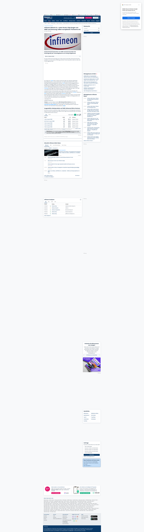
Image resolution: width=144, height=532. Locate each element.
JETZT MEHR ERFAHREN (85, 493)
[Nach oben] (98, 531)
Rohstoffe (84, 20)
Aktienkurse (86, 413)
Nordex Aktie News (82, 505)
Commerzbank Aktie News (82, 503)
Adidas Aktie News (94, 508)
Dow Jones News (82, 500)
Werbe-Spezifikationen (57, 518)
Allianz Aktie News (87, 502)
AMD (52, 80)
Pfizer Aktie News (89, 507)
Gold (95, 14)
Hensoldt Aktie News (48, 504)
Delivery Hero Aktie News (74, 509)
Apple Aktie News (73, 503)
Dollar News (46, 501)
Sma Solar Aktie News (65, 509)
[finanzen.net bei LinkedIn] (75, 519)
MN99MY (76, 128)
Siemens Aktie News (71, 508)
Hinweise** (64, 129)
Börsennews (46, 500)
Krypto (88, 20)
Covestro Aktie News (63, 508)
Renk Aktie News (78, 504)
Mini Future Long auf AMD (49, 121)
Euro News (51, 501)
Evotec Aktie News (62, 507)
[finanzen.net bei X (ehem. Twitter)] (73, 519)
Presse (45, 518)
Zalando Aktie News (61, 510)
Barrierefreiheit (65, 523)
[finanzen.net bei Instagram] (73, 517)
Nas (72, 14)
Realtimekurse (86, 415)
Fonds (57, 20)
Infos (64, 105)
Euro (85, 14)
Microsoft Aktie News (48, 503)
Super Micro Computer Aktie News (72, 510)
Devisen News (94, 500)
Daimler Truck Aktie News (55, 509)
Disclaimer (65, 518)
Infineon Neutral (55, 207)
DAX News (64, 500)
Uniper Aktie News (54, 507)
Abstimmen (91, 454)
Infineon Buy (54, 206)
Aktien (45, 20)
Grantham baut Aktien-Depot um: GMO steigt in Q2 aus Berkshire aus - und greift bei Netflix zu (91, 79)
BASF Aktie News (47, 502)
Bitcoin (79, 14)
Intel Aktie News (47, 508)
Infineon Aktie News (56, 504)
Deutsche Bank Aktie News (64, 503)
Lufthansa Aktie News (86, 504)
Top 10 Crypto (66, 14)
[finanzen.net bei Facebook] (75, 517)
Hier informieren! (87, 465)
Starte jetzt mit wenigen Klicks (50, 104)
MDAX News (69, 500)
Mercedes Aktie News (74, 505)
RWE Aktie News (71, 504)
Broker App (83, 518)
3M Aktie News (46, 511)
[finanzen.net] (48, 17)
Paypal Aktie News (64, 504)
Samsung (46, 88)
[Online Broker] (48, 18)
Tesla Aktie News (90, 501)
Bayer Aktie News (54, 502)
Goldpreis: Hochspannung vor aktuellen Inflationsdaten (89, 88)
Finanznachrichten (58, 500)
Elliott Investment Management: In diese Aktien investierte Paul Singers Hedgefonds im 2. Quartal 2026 (91, 82)
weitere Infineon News (88, 140)
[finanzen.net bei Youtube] (77, 517)
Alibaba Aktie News (83, 509)
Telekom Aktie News (92, 509)
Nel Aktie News (47, 509)
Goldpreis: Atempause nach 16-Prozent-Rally (90, 85)
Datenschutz (65, 517)
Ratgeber (98, 20)
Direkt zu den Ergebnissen (89, 456)
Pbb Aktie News (82, 510)
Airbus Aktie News (94, 504)
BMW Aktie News (53, 510)
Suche (92, 32)
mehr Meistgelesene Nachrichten (90, 90)
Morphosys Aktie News (70, 507)
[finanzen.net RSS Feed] (76, 521)
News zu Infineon (59, 23)
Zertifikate (65, 20)
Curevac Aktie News (79, 508)
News (49, 20)
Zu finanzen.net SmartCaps (92, 355)
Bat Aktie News (46, 510)
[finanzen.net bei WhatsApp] (74, 521)
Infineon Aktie (53, 23)
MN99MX (45, 129)
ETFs (61, 20)
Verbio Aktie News (89, 510)
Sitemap (45, 520)
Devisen (93, 20)
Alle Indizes (93, 415)
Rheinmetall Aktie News (81, 501)
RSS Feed (77, 175)
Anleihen (78, 20)
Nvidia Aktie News (73, 501)
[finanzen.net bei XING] (77, 519)
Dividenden (93, 419)
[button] (80, 18)
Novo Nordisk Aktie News (80, 507)
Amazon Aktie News (62, 502)
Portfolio (85, 421)
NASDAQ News (88, 500)
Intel (64, 83)
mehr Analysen (47, 215)
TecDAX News (75, 500)
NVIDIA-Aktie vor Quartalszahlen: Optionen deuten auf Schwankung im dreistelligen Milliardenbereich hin (91, 76)
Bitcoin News (66, 501)
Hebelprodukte (72, 20)
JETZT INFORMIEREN (56, 493)
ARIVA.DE (71, 530)
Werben (54, 517)
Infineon (74, 92)
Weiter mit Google (131, 17)
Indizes (53, 20)
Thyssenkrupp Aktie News (64, 505)
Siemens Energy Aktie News (72, 502)
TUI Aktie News (80, 502)
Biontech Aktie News (54, 505)
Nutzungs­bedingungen (67, 520)
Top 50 (85, 417)
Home (46, 23)
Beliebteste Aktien (94, 413)
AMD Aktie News (47, 507)
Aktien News (51, 500)
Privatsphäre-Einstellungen (65, 522)
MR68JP (48, 129)
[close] (139, 5)
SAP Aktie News (55, 503)
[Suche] (74, 18)
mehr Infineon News (48, 175)
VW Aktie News (53, 511)
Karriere (45, 517)
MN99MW (51, 129)
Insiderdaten (86, 419)
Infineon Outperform (56, 209)
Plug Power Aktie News (92, 503)
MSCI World (58, 14)
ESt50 (51, 14)
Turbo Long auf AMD (48, 119)
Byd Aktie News (47, 505)
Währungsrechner (84, 517)
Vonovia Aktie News (90, 505)
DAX (45, 14)
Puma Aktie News (87, 508)
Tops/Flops (93, 417)
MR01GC (79, 128)
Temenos (63, 93)
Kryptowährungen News (58, 501)
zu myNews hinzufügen (48, 176)
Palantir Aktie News (54, 508)
